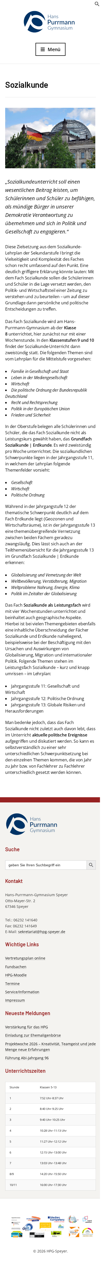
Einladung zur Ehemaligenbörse (33, 1035)
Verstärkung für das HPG (26, 1026)
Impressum (15, 1000)
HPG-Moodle (16, 975)
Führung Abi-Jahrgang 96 (27, 1057)
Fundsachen (15, 966)
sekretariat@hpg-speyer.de (41, 931)
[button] (97, 5)
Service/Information (22, 991)
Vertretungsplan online (25, 958)
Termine (12, 983)
